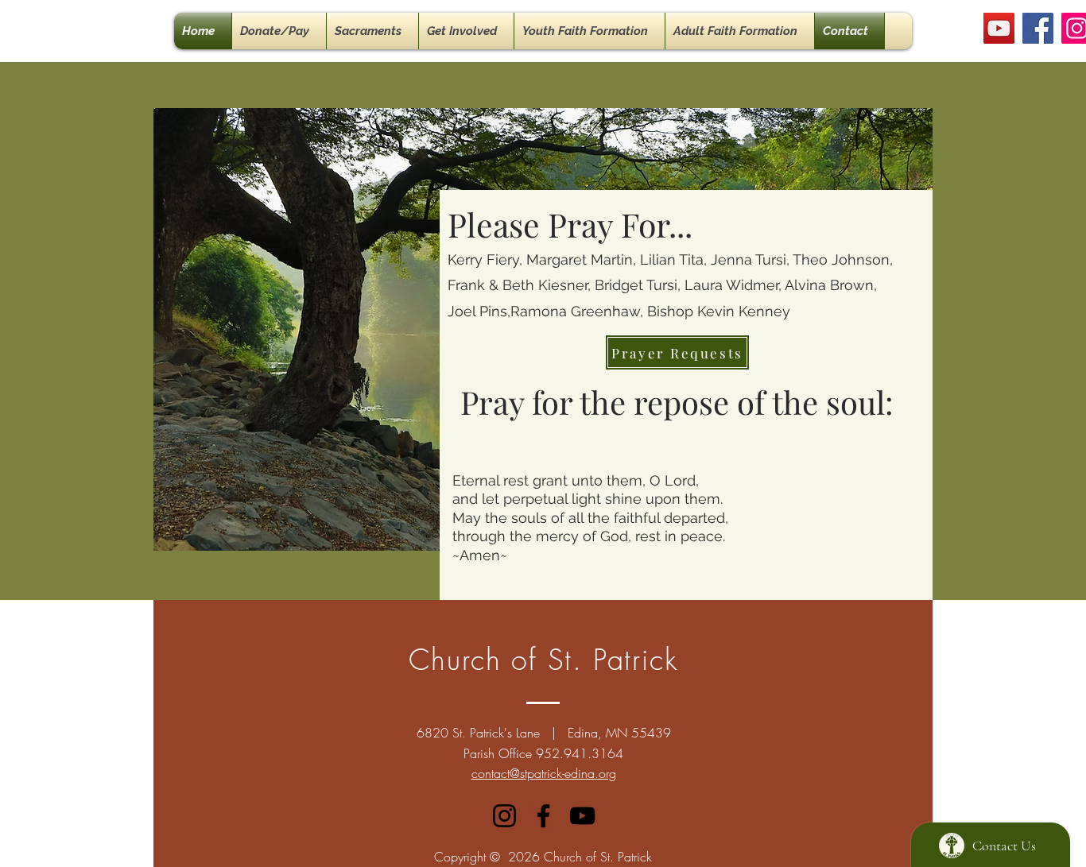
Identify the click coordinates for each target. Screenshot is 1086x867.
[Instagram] (504, 815)
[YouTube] (998, 28)
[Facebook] (1037, 28)
